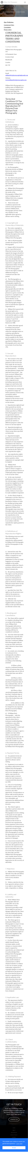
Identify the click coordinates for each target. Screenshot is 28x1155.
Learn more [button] (19, 1143)
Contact (14, 1137)
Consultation (7, 27)
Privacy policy (8, 29)
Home (14, 1127)
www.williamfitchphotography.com (16, 80)
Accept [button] (14, 1147)
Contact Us (14, 1119)
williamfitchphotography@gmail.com (16, 75)
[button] (25, 2)
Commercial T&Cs (9, 25)
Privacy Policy (14, 1134)
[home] (10, 2)
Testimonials (14, 1132)
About (14, 1130)
